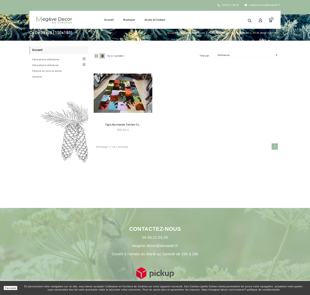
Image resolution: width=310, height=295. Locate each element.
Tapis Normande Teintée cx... (123, 124)
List (102, 56)
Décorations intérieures (45, 65)
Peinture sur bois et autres (47, 71)
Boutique (129, 19)
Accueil (109, 19)
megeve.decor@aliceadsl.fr (265, 5)
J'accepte (10, 288)
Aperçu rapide (118, 94)
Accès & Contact (155, 19)
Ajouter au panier (126, 94)
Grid (96, 56)
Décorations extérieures (45, 59)
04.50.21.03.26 (230, 5)
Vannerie (37, 76)
